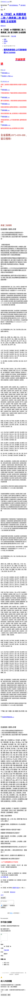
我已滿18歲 (3, 995)
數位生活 (12, 892)
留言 (17, 887)
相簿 (5, 39)
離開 (9, 995)
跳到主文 (3, 25)
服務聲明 (17, 974)
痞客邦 (14, 887)
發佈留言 (3, 907)
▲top (2, 894)
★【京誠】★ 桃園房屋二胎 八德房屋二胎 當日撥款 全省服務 (14, 18)
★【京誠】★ (4, 877)
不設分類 (13, 36)
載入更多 (3, 897)
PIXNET (7, 972)
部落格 (5, 41)
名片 (5, 43)
